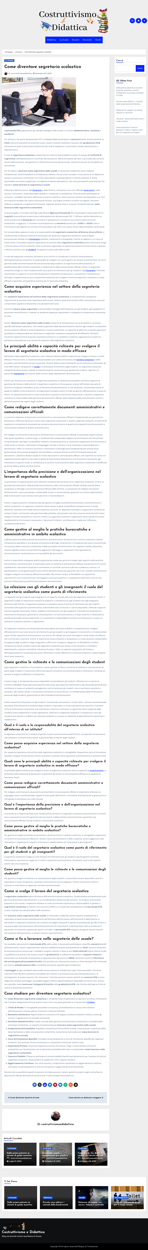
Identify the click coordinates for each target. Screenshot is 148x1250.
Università (87, 40)
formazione (34, 239)
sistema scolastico (85, 360)
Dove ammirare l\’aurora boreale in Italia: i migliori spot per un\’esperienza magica (129, 130)
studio (37, 367)
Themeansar (92, 1246)
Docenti (75, 40)
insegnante (19, 373)
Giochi (98, 40)
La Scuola (64, 40)
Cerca (119, 60)
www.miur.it (89, 190)
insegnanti (90, 270)
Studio (82, 1198)
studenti (32, 249)
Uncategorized (121, 1198)
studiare (91, 1002)
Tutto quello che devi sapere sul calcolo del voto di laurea (91, 1155)
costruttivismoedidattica (21, 73)
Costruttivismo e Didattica (23, 1232)
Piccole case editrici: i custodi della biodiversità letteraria (55, 1204)
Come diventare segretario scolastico (42, 67)
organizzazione (96, 770)
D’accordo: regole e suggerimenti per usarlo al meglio (55, 1155)
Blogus (81, 1246)
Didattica (51, 40)
